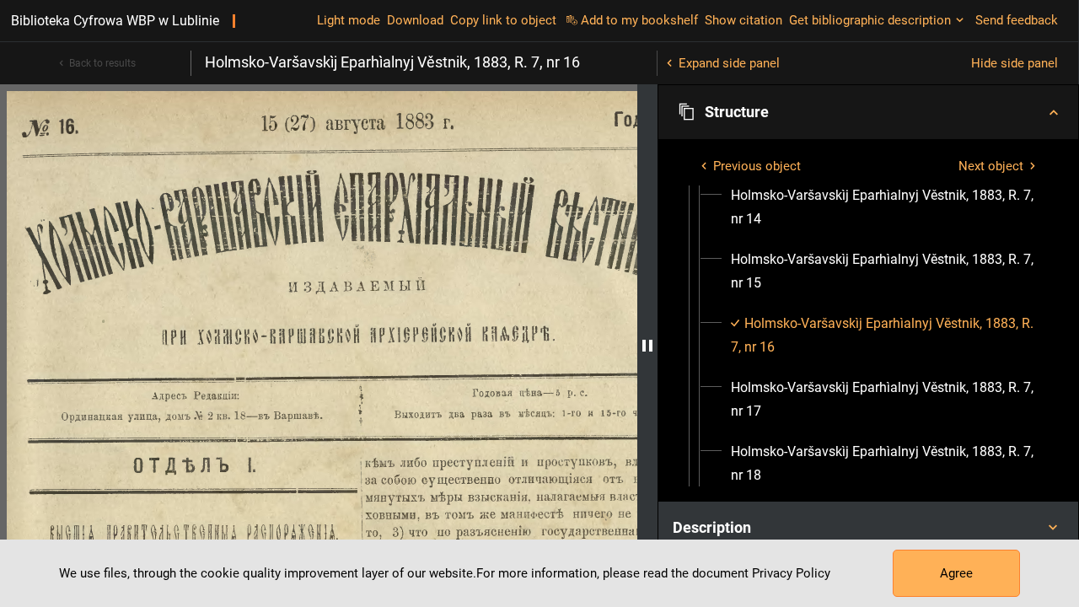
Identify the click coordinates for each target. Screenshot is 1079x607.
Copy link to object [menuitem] (503, 20)
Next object (990, 166)
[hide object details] (647, 345)
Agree (956, 573)
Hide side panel (1014, 63)
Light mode (348, 20)
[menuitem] (883, 207)
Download (415, 20)
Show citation (743, 20)
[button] (868, 112)
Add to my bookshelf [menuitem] (639, 20)
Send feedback (1016, 20)
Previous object (757, 166)
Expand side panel (729, 63)
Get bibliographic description (870, 20)
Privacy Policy (791, 573)
